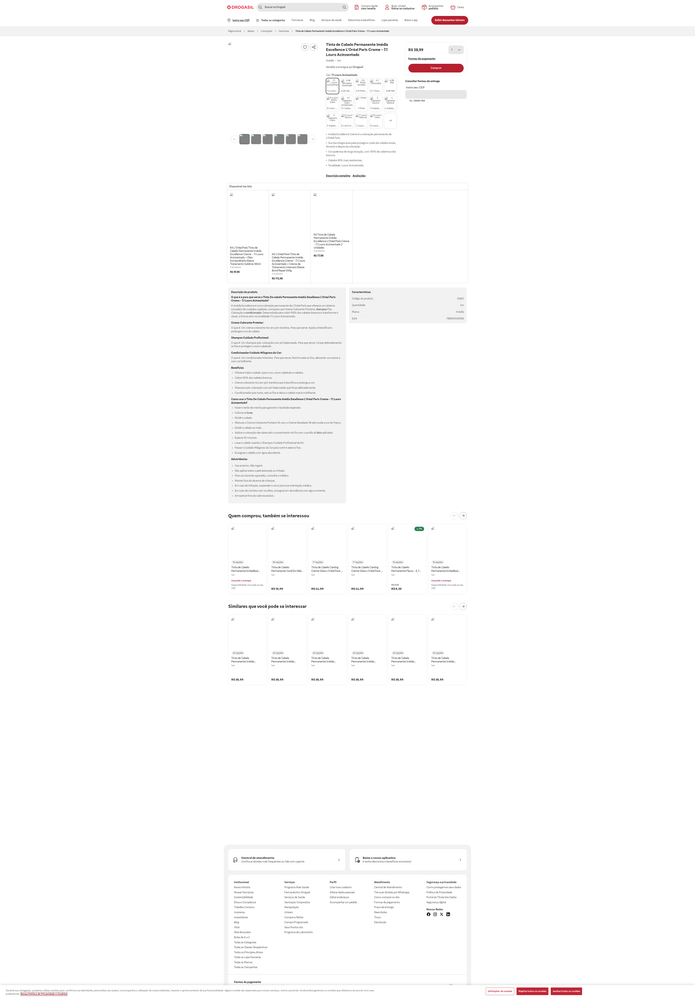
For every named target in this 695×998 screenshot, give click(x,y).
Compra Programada (296, 922)
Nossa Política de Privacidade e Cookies (44, 994)
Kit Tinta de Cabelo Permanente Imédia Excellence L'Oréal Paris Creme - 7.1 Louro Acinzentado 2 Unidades (331, 241)
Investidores (241, 917)
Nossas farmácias (244, 892)
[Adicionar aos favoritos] (305, 47)
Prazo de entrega (384, 907)
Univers (288, 912)
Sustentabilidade (243, 897)
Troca (377, 917)
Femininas (284, 31)
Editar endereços (339, 897)
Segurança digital (436, 902)
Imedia (460, 311)
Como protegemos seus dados (443, 887)
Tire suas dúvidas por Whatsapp (391, 892)
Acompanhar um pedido (343, 902)
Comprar (436, 67)
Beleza (251, 31)
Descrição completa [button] (338, 175)
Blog (236, 922)
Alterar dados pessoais (342, 892)
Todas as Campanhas (245, 967)
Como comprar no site (386, 897)
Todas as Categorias (245, 942)
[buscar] (344, 7)
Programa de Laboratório (298, 932)
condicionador (253, 312)
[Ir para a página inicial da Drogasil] (240, 7)
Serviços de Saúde (294, 897)
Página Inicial (234, 31)
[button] (273, 87)
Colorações (266, 31)
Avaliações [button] (359, 175)
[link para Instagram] (435, 915)
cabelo (278, 297)
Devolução (380, 922)
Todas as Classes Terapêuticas (250, 947)
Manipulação (291, 907)
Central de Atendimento (388, 887)
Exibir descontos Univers (450, 20)
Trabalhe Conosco (244, 907)
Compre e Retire (293, 917)
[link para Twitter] (441, 915)
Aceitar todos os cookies (566, 991)
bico (319, 432)
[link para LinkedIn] (448, 915)
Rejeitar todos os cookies (532, 991)
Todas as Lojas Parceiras (247, 957)
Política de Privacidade (439, 892)
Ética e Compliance (245, 902)
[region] (347, 991)
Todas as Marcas (243, 962)
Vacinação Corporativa (297, 902)
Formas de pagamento (387, 902)
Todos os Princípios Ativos (248, 952)
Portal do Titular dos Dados (441, 897)
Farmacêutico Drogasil (297, 892)
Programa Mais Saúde (296, 887)
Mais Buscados (242, 932)
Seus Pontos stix (293, 927)
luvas (249, 412)
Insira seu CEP (415, 87)
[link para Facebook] (428, 915)
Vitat (237, 927)
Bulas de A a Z (242, 937)
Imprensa (239, 912)
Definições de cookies (500, 991)
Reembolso (380, 912)
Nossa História (242, 887)
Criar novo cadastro (341, 887)
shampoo (321, 309)
